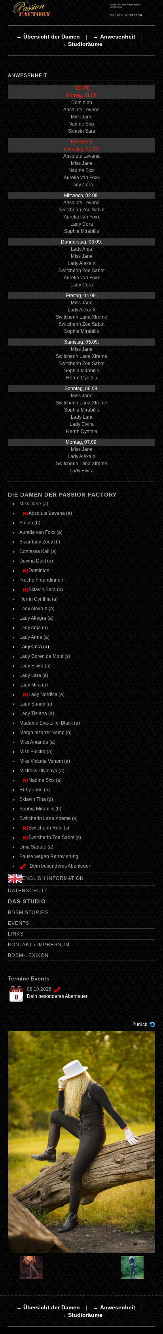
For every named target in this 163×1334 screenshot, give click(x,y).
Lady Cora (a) (34, 647)
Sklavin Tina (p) (36, 799)
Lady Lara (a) (33, 675)
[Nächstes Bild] (136, 1267)
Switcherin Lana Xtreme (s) (48, 818)
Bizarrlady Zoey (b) (39, 542)
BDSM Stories (28, 912)
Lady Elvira (82, 424)
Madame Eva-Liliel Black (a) (49, 723)
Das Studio (27, 901)
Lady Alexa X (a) (37, 608)
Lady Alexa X (82, 263)
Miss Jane (82, 117)
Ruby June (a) (34, 790)
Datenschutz (27, 890)
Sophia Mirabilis (81, 231)
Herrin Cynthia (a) (38, 599)
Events (18, 923)
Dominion (81, 102)
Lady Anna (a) (34, 637)
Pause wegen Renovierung (48, 856)
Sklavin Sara (81, 131)
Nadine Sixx (81, 124)
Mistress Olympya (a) (41, 770)
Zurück (140, 1024)
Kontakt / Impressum (39, 944)
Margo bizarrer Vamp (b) (45, 732)
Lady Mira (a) (33, 685)
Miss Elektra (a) (36, 751)
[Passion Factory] (81, 9)
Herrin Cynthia (81, 378)
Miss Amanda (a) (37, 742)
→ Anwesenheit (114, 36)
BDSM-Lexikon (28, 955)
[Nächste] (82, 1142)
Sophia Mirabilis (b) (40, 809)
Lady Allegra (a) (36, 618)
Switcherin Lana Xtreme (81, 317)
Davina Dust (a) (36, 561)
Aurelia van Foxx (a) (41, 532)
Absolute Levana (81, 109)
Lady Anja (81, 249)
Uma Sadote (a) (36, 847)
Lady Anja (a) (33, 627)
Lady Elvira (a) (35, 666)
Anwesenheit (27, 75)
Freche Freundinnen (41, 580)
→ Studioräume (81, 44)
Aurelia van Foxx (82, 177)
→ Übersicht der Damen (48, 36)
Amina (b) (29, 523)
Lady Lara (82, 417)
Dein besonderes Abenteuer (57, 996)
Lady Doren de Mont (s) (44, 656)
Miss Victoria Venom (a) (44, 761)
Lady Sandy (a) (35, 704)
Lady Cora (81, 185)
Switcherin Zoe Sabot (81, 210)
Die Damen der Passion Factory (62, 494)
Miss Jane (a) (33, 504)
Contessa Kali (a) (38, 551)
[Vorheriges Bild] (26, 1267)
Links (16, 934)
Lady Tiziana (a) (36, 713)
